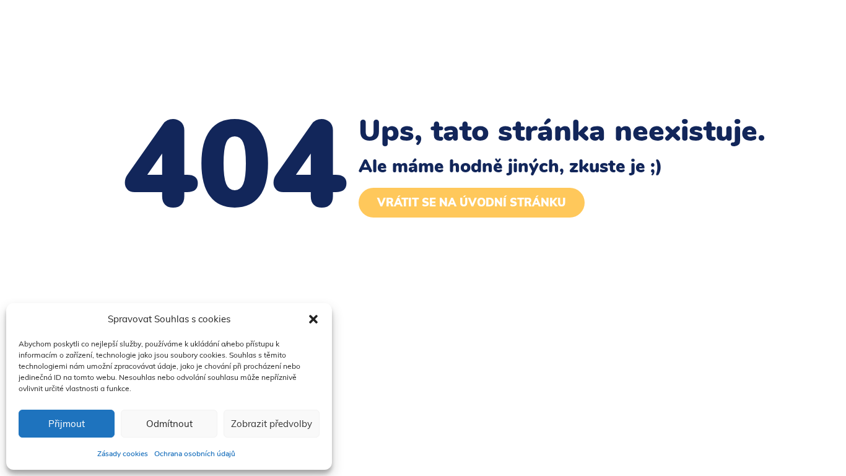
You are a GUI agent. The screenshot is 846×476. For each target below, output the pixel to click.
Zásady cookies (122, 454)
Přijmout (66, 424)
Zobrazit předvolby (271, 424)
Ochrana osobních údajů (194, 454)
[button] (313, 319)
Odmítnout (169, 424)
